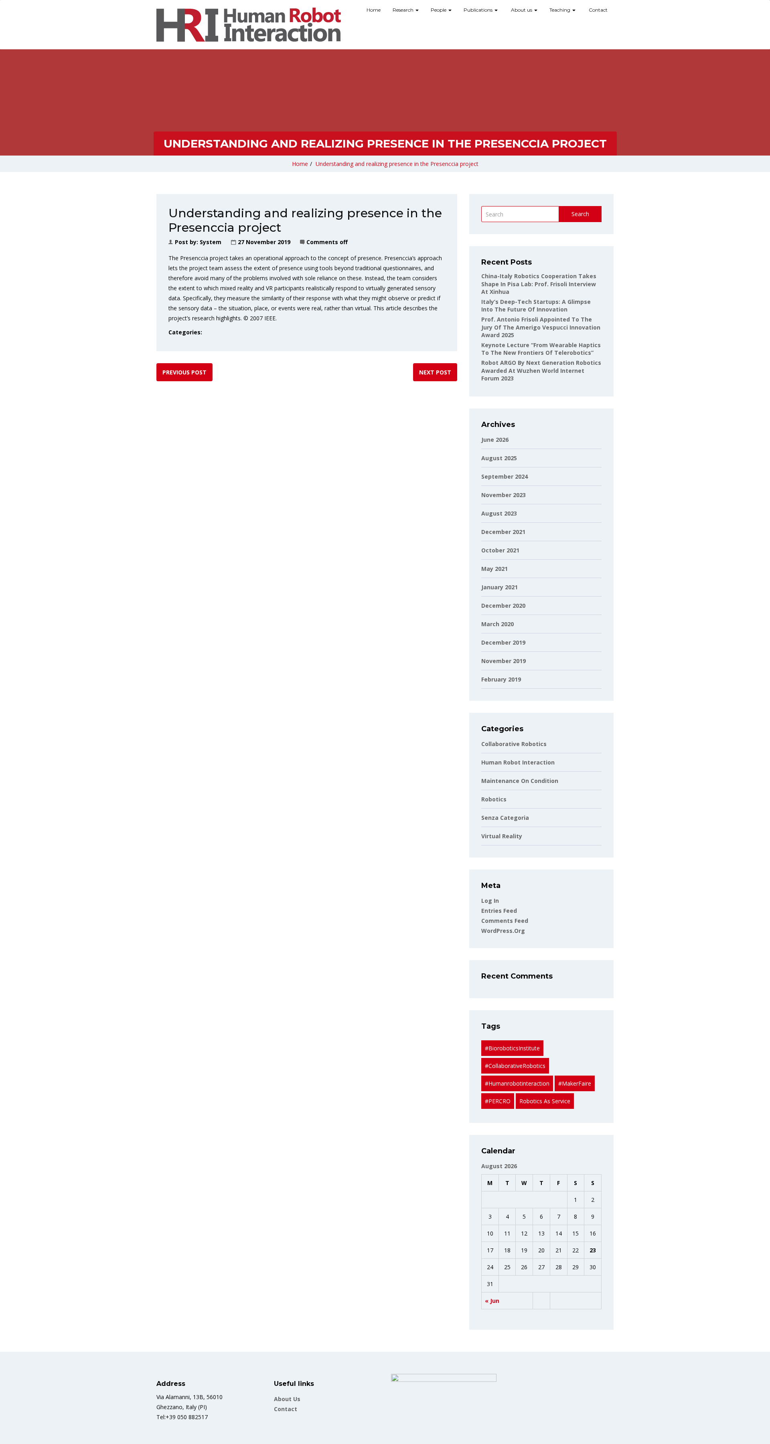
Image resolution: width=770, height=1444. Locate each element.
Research (404, 10)
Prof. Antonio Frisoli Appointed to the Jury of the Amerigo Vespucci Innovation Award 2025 (540, 327)
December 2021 (503, 532)
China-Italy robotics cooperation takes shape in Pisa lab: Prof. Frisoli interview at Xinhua (538, 283)
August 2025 (499, 458)
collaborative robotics (514, 744)
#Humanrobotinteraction (517, 1083)
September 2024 (504, 476)
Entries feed (499, 910)
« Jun (492, 1300)
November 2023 (503, 495)
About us (521, 10)
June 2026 (495, 439)
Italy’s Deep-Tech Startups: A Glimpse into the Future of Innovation (536, 305)
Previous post (184, 372)
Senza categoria (505, 817)
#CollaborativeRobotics (515, 1066)
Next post (435, 372)
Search (580, 214)
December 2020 (503, 605)
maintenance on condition (519, 781)
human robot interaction (518, 762)
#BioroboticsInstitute (512, 1048)
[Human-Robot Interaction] (248, 24)
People (439, 10)
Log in (490, 900)
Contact (598, 10)
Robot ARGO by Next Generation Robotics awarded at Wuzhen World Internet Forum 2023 (541, 370)
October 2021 (500, 550)
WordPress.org (503, 930)
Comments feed (504, 920)
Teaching (560, 10)
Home (374, 10)
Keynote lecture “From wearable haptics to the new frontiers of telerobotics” (541, 349)
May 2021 (494, 568)
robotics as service (544, 1101)
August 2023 (499, 513)
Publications (479, 10)
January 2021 (499, 587)
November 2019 (503, 661)
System (210, 242)
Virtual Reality (501, 836)
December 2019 (503, 642)
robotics (494, 799)
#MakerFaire (574, 1083)
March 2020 (497, 624)
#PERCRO (498, 1101)
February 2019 (501, 679)
